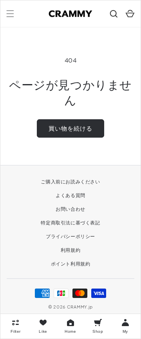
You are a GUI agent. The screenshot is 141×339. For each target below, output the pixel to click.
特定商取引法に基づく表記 (70, 223)
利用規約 (70, 250)
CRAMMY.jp (80, 306)
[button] (10, 13)
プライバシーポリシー (70, 236)
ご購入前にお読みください (70, 182)
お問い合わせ (70, 209)
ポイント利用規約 (70, 264)
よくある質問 (70, 195)
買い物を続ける (70, 128)
